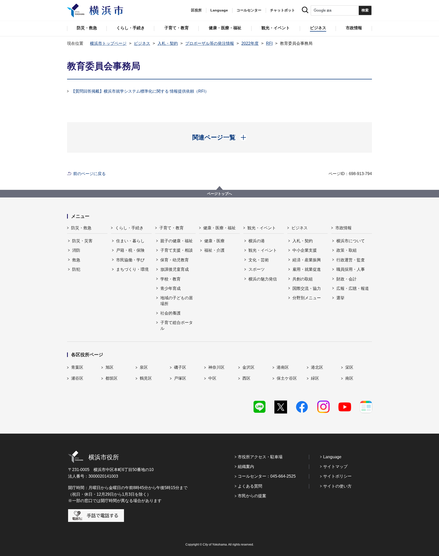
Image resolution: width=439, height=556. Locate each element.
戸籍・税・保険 (130, 250)
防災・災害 (82, 241)
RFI (269, 43)
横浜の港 (256, 241)
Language (332, 457)
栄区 (349, 367)
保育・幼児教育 (174, 260)
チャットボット (282, 10)
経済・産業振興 (306, 260)
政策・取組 (346, 250)
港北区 (317, 367)
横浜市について (350, 241)
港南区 (283, 367)
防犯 (76, 269)
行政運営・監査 (350, 260)
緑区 (315, 378)
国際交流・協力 (306, 288)
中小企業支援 (304, 250)
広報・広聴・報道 (352, 288)
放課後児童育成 (174, 269)
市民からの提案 (252, 496)
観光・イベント (261, 228)
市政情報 (343, 228)
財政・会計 (346, 279)
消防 (76, 250)
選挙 (340, 298)
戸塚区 (180, 378)
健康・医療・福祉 (219, 228)
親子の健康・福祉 (176, 241)
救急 (76, 260)
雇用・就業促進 (306, 269)
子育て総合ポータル (176, 325)
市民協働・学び (130, 260)
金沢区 (248, 367)
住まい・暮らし (130, 241)
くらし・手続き (129, 228)
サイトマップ (335, 466)
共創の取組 (302, 279)
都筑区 (111, 378)
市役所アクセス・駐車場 (260, 457)
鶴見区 (146, 378)
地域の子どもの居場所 (176, 301)
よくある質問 (250, 486)
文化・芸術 (258, 260)
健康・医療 (214, 241)
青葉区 (77, 367)
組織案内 (246, 466)
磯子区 (180, 367)
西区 (246, 378)
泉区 (144, 367)
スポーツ (256, 269)
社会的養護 (170, 313)
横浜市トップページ (108, 43)
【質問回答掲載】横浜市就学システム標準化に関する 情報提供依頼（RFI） (140, 91)
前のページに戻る (89, 174)
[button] (219, 137)
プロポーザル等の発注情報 (209, 43)
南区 (349, 378)
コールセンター (249, 10)
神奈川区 (216, 367)
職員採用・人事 (350, 269)
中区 (212, 378)
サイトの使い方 (337, 486)
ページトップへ (219, 194)
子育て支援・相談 (176, 250)
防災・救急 (81, 228)
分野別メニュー (306, 298)
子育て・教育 (171, 228)
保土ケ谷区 (287, 378)
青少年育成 (170, 288)
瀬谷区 (77, 378)
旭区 (109, 367)
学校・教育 (170, 279)
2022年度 (250, 43)
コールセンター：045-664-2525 (267, 476)
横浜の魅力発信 (262, 279)
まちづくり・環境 (132, 269)
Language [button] (219, 10)
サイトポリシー (337, 476)
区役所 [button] (196, 10)
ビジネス (142, 43)
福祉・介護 (214, 250)
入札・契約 (168, 43)
